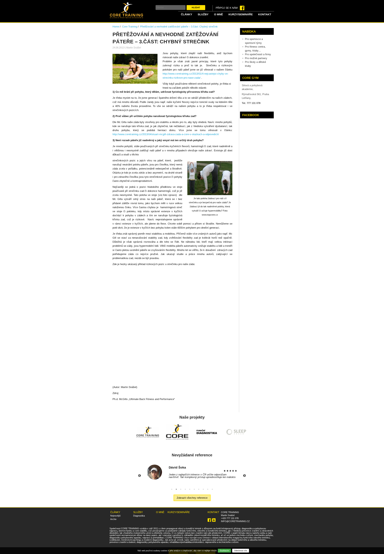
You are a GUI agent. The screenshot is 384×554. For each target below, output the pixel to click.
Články (186, 14)
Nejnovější (115, 515)
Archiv (113, 519)
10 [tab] (212, 489)
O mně (218, 14)
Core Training (129, 26)
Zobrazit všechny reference (192, 497)
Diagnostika (139, 515)
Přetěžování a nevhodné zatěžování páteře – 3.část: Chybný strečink (179, 26)
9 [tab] (207, 489)
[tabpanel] (192, 472)
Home (115, 26)
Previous (139, 475)
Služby (203, 14)
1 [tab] (171, 489)
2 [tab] (176, 489)
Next (244, 475)
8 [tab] (203, 489)
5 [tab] (189, 489)
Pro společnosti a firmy (258, 54)
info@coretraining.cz (235, 521)
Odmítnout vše (240, 551)
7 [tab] (198, 489)
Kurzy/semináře (240, 14)
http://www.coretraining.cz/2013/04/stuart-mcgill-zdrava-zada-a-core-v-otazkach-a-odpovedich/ (165, 134)
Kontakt (264, 14)
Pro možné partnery (256, 58)
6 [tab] (194, 489)
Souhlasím (224, 551)
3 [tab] (180, 489)
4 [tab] (185, 489)
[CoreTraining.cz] (126, 17)
